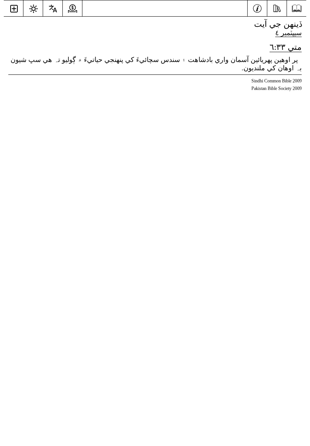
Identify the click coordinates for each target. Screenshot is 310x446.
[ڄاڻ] (257, 7)
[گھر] (296, 8)
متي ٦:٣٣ (286, 47)
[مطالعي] (276, 7)
